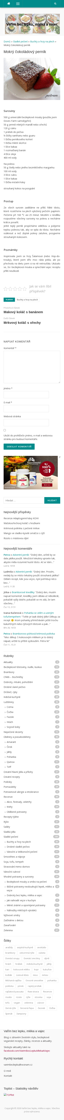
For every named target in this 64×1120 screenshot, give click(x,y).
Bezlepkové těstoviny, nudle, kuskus (23, 667)
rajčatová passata (14, 991)
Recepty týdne (11, 816)
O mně (7, 1070)
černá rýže (10, 1008)
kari (7, 969)
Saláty (7, 826)
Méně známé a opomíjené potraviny (26, 905)
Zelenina (8, 930)
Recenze (8, 796)
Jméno (8, 388)
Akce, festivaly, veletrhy (19, 801)
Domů (7, 41)
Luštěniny (9, 702)
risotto (8, 997)
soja (49, 997)
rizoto (19, 997)
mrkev (45, 975)
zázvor (40, 1002)
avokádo (41, 947)
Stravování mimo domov (17, 866)
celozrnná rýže (27, 952)
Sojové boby (13, 726)
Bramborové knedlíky (23, 592)
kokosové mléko (21, 969)
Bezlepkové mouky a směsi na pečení (27, 881)
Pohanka (11, 756)
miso (35, 975)
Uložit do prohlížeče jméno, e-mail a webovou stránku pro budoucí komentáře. (28, 437)
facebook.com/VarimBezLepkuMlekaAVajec (27, 1050)
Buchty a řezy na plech (42, 41)
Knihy (9, 806)
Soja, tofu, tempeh (14, 861)
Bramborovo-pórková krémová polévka (34, 633)
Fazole (10, 716)
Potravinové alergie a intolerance (21, 791)
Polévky (8, 781)
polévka (9, 986)
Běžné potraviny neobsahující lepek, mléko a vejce (30, 888)
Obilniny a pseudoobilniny (17, 736)
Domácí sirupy (12, 958)
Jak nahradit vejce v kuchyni (21, 900)
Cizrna (10, 706)
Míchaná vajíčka (13, 980)
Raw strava (33, 991)
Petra (7, 554)
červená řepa (27, 1008)
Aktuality (8, 662)
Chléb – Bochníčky (13, 677)
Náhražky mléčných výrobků (22, 910)
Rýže (6, 821)
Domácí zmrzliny (32, 958)
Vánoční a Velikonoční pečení (22, 851)
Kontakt (8, 1075)
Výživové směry (12, 915)
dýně (46, 958)
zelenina (28, 1002)
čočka (52, 1008)
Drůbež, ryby (10, 692)
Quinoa (10, 761)
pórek (21, 986)
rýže (28, 997)
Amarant (11, 742)
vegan (17, 1002)
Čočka (10, 712)
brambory (10, 952)
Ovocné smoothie (34, 980)
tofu (7, 1002)
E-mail (8, 402)
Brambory (9, 672)
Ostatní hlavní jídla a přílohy (18, 771)
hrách (8, 963)
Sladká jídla (9, 831)
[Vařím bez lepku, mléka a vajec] (32, 23)
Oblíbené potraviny (17, 811)
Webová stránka (12, 416)
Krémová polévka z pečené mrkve (22, 528)
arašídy (9, 947)
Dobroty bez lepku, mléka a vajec (24, 895)
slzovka (38, 997)
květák (8, 975)
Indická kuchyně (12, 697)
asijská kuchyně (25, 947)
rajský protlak (35, 986)
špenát (8, 1013)
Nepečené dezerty (13, 732)
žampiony (21, 1013)
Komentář (10, 348)
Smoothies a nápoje (14, 856)
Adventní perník (21, 554)
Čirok (9, 746)
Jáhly (9, 751)
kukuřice (47, 969)
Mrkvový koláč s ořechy (22, 322)
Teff (9, 766)
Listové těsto (22, 975)
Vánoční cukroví (12, 871)
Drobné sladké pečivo (18, 846)
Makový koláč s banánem (23, 312)
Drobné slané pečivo (14, 687)
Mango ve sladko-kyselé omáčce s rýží (24, 533)
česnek (41, 1008)
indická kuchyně (35, 963)
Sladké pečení (20, 41)
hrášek (18, 963)
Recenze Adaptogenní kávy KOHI (21, 518)
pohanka (51, 980)
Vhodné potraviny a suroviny (19, 876)
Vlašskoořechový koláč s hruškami (22, 523)
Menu (16, 3)
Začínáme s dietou (13, 920)
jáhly (49, 963)
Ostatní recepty (12, 776)
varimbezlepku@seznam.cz (18, 1064)
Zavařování (10, 925)
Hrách (10, 722)
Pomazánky (10, 786)
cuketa (42, 952)
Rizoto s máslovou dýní (16, 538)
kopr (36, 969)
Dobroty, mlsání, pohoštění (18, 682)
